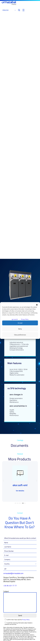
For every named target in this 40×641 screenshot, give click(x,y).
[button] (37, 305)
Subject (6, 591)
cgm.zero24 (15, 319)
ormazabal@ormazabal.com (13, 573)
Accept (20, 323)
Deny (20, 329)
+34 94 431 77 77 (10, 586)
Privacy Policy (24, 319)
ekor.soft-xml (20, 485)
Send (20, 615)
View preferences (20, 335)
